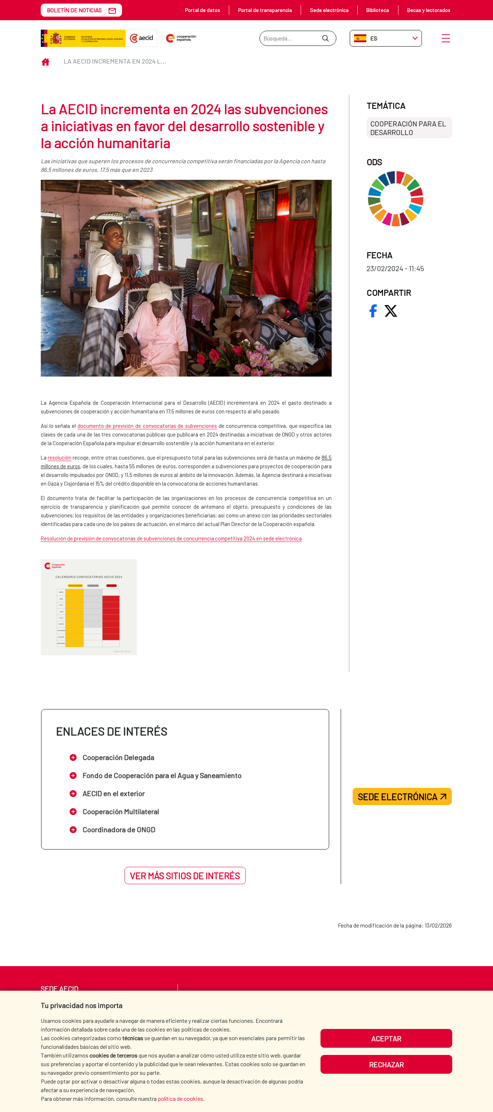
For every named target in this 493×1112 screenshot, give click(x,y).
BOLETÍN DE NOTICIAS (74, 9)
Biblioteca (377, 10)
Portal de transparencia (265, 10)
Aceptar (386, 1038)
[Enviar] (325, 38)
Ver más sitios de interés (185, 875)
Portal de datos (202, 10)
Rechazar (386, 1064)
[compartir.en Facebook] (373, 310)
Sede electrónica (329, 10)
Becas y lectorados (428, 10)
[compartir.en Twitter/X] (390, 310)
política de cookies (180, 1098)
